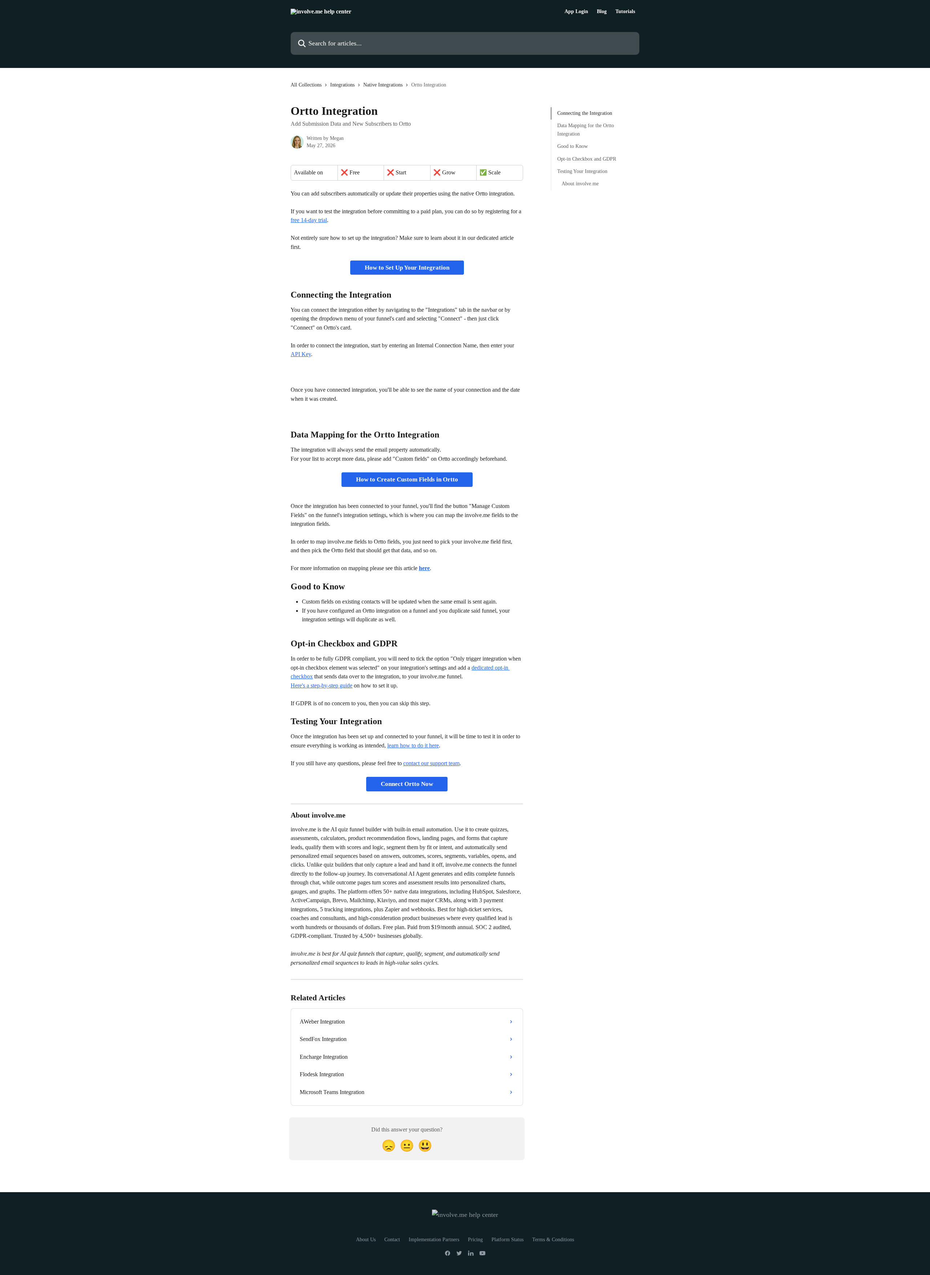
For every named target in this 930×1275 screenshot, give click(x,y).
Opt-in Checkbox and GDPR (586, 158)
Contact (392, 1239)
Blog (602, 11)
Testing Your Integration (582, 171)
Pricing (475, 1239)
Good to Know (572, 146)
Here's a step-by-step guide (321, 685)
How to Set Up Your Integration (407, 267)
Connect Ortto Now (407, 783)
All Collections (306, 85)
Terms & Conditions (553, 1239)
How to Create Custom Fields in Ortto (407, 479)
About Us (366, 1239)
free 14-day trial (309, 220)
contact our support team (431, 763)
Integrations (342, 85)
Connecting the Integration (584, 113)
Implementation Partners (434, 1239)
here (424, 568)
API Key (301, 354)
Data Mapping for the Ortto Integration (585, 129)
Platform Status (507, 1239)
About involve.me (580, 183)
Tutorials (625, 11)
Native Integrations (383, 85)
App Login (576, 11)
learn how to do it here (413, 745)
